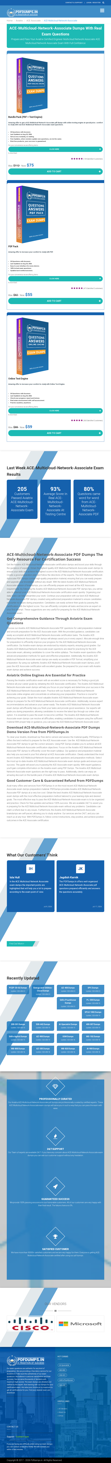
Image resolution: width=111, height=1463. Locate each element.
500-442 (62, 1385)
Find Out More (16, 943)
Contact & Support (74, 2)
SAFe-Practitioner (66, 1380)
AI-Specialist (64, 1365)
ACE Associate (33, 20)
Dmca (61, 1416)
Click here (54, 149)
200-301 (62, 1375)
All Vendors (63, 1409)
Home (10, 20)
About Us (62, 1412)
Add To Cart (54, 171)
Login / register (93, 2)
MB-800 (62, 1370)
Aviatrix (19, 20)
